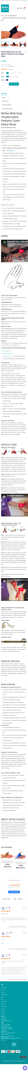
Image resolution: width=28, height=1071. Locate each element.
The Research (4, 994)
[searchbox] (7, 899)
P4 (15, 72)
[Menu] (18, 8)
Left (7, 76)
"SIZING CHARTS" (10, 150)
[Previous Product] (24, 51)
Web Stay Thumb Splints (10, 15)
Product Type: (4, 66)
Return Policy (4, 1006)
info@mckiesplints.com (9, 1036)
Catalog (2, 1004)
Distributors (3, 987)
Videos (2, 997)
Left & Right (15, 76)
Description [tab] (4, 93)
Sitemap (3, 1013)
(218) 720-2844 (7, 1024)
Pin (26, 1057)
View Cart (3, 1040)
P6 (20, 72)
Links (24, 1)
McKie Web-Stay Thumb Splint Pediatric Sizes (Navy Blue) (12, 54)
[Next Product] (26, 51)
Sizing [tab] (3, 97)
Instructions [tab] (5, 101)
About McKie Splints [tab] (7, 108)
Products (3, 990)
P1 (7, 72)
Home (2, 15)
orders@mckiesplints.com (14, 1038)
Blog (2, 999)
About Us (3, 1009)
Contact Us (3, 1011)
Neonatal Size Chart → (8, 356)
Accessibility (3, 1001)
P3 (12, 72)
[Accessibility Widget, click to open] (25, 1068)
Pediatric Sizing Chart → (8, 353)
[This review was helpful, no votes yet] (22, 927)
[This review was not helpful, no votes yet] (25, 927)
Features (3, 992)
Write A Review (14, 892)
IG (23, 1057)
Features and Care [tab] (6, 105)
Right (10, 76)
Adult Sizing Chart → (7, 351)
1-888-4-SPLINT (4, 1029)
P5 (17, 72)
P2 (10, 72)
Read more (24, 973)
